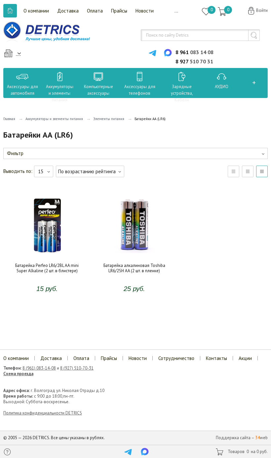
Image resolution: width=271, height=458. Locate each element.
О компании (36, 11)
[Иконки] (262, 171)
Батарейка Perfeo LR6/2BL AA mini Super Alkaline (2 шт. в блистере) (47, 251)
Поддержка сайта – (242, 438)
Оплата (95, 11)
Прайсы (119, 11)
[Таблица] (233, 171)
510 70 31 (194, 61)
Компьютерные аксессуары (98, 90)
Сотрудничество (176, 358)
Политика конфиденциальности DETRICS (42, 413)
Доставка (68, 11)
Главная (9, 118)
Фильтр (15, 153)
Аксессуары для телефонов (139, 90)
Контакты (216, 358)
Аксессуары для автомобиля (22, 90)
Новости (145, 11)
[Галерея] (247, 171)
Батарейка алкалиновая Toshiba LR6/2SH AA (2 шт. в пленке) (134, 251)
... (176, 11)
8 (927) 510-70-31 (77, 368)
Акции (245, 358)
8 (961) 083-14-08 (39, 368)
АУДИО (221, 86)
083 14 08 (194, 52)
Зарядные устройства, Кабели (182, 93)
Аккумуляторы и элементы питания (59, 93)
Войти (262, 10)
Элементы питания (108, 118)
